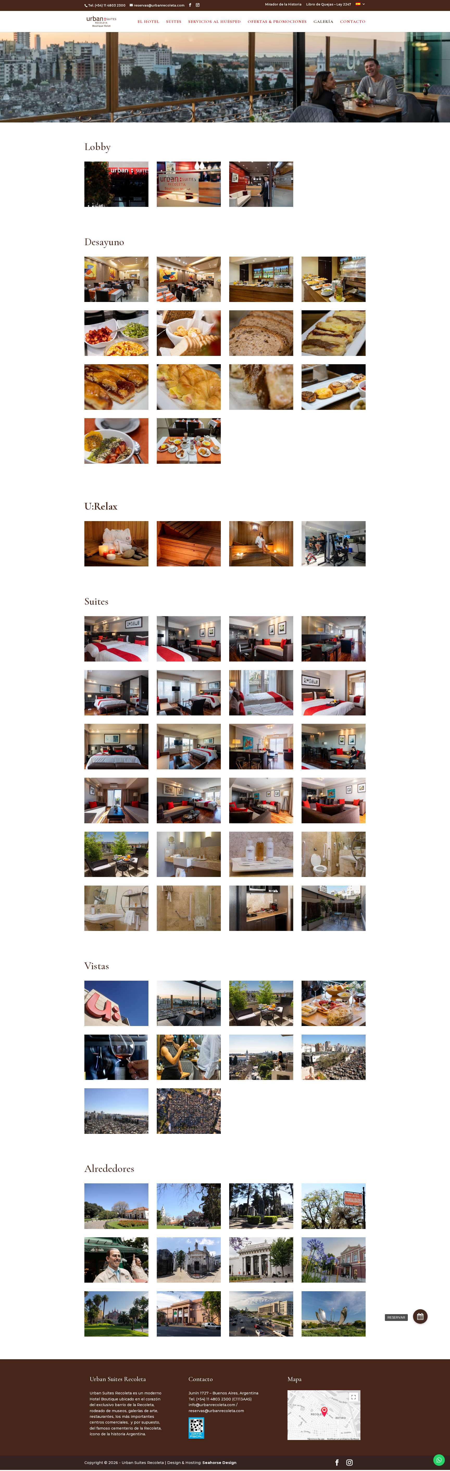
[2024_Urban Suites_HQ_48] (334, 354)
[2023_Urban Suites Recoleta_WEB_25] (261, 660)
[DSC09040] (189, 821)
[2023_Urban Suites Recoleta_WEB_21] (189, 714)
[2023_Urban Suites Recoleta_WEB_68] (116, 875)
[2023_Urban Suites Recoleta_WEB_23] (116, 714)
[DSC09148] (261, 929)
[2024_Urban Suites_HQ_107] (334, 1281)
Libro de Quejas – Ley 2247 (328, 4)
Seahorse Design (219, 1462)
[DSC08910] (189, 767)
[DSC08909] (261, 565)
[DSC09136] (116, 821)
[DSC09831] (334, 767)
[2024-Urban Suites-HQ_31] (261, 205)
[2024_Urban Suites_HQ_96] (116, 462)
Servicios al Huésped (214, 22)
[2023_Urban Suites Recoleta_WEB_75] (189, 875)
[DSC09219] (334, 929)
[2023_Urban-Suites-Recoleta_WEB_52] (261, 408)
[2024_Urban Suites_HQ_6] (261, 1281)
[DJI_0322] (189, 1132)
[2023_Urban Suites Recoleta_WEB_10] (261, 875)
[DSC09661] (189, 1078)
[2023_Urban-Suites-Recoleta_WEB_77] (334, 875)
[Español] (361, 5)
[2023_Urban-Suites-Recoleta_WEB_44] (334, 300)
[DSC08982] (116, 767)
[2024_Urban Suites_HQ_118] (189, 1281)
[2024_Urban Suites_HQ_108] (116, 1335)
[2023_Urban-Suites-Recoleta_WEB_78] (189, 929)
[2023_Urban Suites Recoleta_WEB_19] (261, 714)
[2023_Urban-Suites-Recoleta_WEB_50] (116, 408)
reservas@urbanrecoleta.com (216, 1410)
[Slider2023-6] (261, 1024)
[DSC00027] (334, 408)
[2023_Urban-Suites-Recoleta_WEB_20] (116, 660)
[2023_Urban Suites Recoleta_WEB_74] (334, 714)
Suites (174, 22)
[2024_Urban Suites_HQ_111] (261, 1335)
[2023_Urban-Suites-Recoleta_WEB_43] (261, 300)
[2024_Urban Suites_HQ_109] (189, 1335)
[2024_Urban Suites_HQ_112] (334, 1335)
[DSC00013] (189, 354)
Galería (323, 22)
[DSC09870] (261, 1078)
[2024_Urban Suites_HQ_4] (116, 1281)
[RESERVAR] (420, 1316)
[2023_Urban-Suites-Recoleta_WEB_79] (116, 929)
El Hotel (148, 22)
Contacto (353, 22)
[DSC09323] (189, 1024)
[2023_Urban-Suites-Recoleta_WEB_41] (116, 300)
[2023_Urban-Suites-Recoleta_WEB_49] (261, 354)
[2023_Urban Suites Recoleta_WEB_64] (261, 767)
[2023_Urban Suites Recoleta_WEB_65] (334, 821)
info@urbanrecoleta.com (212, 1404)
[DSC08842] (334, 565)
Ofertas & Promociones (277, 22)
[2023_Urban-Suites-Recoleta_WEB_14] (334, 660)
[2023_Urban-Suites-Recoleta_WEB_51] (189, 408)
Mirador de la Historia (283, 4)
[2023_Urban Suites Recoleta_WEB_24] (189, 660)
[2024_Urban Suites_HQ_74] (116, 354)
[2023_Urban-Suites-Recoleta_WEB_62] (189, 462)
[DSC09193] (189, 300)
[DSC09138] (261, 821)
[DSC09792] (189, 565)
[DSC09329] (334, 1024)
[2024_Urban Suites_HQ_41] (116, 1078)
